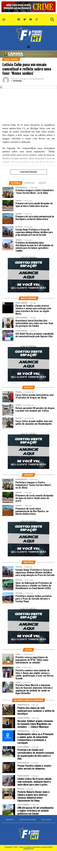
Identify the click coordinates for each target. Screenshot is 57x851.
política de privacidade (27, 820)
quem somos (46, 820)
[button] (3, 19)
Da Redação (17, 81)
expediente (10, 820)
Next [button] (52, 6)
